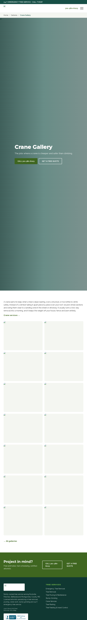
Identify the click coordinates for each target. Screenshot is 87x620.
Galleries (14, 15)
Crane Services (51, 601)
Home (6, 15)
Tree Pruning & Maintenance (56, 595)
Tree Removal (51, 592)
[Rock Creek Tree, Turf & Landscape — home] (14, 8)
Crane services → (12, 315)
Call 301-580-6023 (26, 161)
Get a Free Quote (50, 161)
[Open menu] (81, 8)
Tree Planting (50, 604)
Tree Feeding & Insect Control (57, 608)
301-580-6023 (71, 8)
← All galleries (10, 541)
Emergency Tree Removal (55, 589)
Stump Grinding (51, 598)
